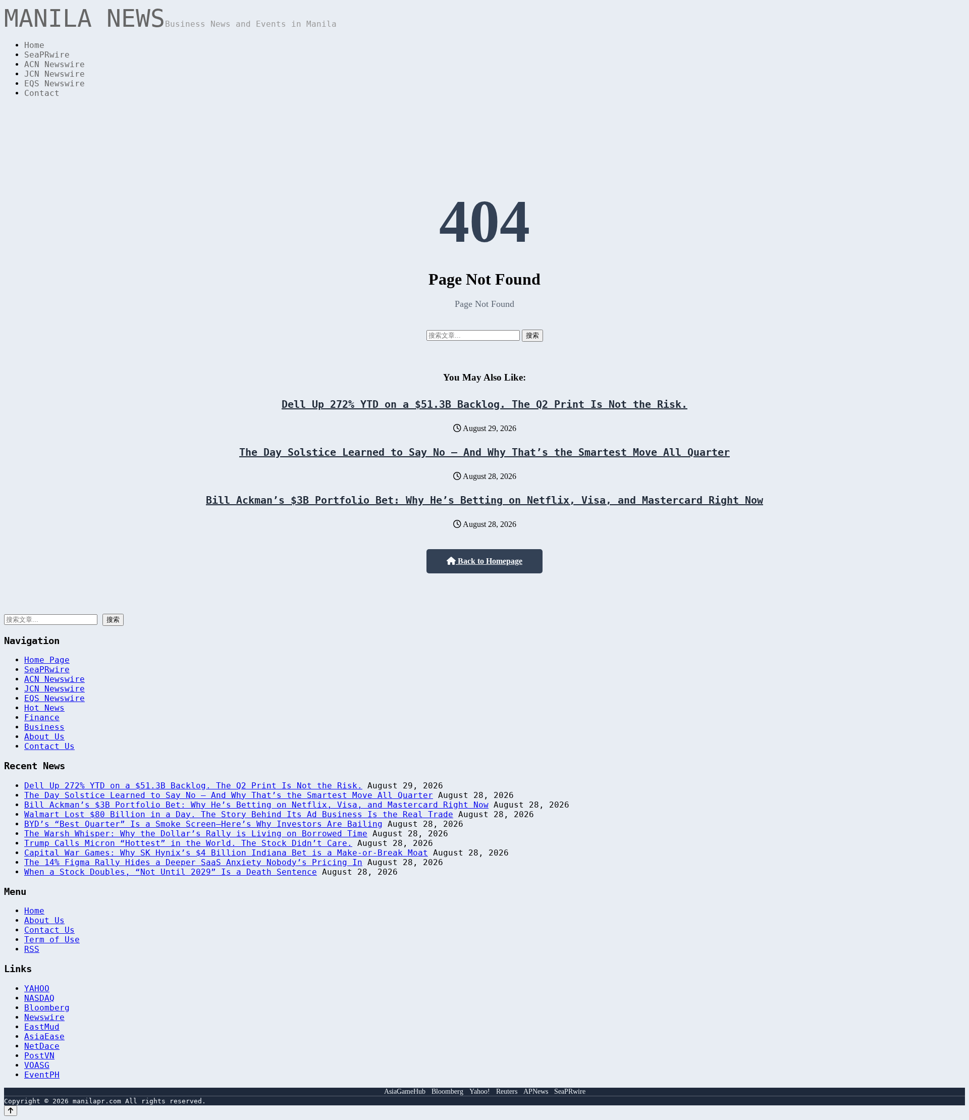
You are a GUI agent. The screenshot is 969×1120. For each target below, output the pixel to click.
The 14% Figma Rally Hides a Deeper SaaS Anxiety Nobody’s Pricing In (193, 862)
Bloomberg (47, 1007)
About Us (44, 736)
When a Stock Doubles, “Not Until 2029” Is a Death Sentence (170, 872)
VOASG (36, 1065)
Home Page (47, 660)
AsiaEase (44, 1036)
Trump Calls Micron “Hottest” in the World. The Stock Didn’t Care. (188, 843)
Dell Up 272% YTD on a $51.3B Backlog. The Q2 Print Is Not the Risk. (484, 404)
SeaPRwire (47, 55)
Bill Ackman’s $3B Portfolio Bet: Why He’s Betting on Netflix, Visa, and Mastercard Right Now (484, 500)
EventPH (42, 1075)
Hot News (44, 708)
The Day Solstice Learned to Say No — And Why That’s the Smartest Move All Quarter (484, 452)
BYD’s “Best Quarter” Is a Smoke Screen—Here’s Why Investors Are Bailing (203, 824)
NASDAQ (39, 998)
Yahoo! (479, 1091)
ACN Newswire (54, 64)
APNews (535, 1091)
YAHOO (36, 988)
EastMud (42, 1027)
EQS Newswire (54, 83)
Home (34, 45)
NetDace (42, 1046)
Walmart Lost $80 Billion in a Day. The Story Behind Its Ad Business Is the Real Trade (238, 814)
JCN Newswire (54, 74)
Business (44, 727)
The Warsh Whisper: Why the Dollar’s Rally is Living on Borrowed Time (195, 833)
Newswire (44, 1017)
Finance (42, 717)
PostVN (39, 1055)
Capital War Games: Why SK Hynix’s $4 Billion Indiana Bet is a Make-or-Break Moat (226, 853)
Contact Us (49, 746)
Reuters (506, 1091)
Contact (42, 93)
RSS (31, 949)
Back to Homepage (489, 561)
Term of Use (52, 939)
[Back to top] (10, 1110)
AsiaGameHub (404, 1091)
